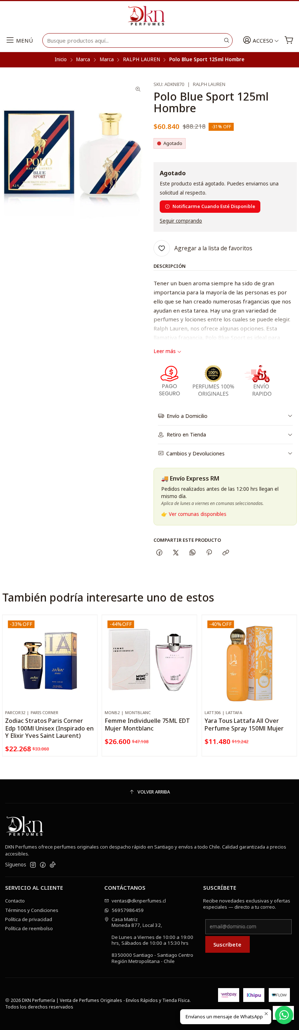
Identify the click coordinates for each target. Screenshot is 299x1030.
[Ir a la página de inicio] (149, 16)
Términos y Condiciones (31, 910)
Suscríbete (227, 944)
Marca (83, 59)
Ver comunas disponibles (197, 514)
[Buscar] (226, 40)
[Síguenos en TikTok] (52, 865)
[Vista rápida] (89, 669)
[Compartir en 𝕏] (176, 553)
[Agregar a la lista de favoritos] (89, 653)
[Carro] (289, 40)
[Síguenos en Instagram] (33, 865)
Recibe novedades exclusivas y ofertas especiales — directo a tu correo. (246, 903)
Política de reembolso (29, 928)
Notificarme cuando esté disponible (213, 206)
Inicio (61, 59)
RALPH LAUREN (141, 59)
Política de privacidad (28, 919)
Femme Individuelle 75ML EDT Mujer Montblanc (147, 724)
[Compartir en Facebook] (159, 553)
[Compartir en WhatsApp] (192, 553)
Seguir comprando (181, 221)
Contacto (15, 900)
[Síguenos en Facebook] (42, 865)
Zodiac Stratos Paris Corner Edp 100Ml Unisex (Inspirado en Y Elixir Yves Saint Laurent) (49, 728)
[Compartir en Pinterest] (209, 553)
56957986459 (128, 910)
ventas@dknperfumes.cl (139, 900)
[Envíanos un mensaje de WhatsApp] (284, 1015)
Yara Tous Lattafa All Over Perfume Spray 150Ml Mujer (244, 724)
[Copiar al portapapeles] (226, 553)
